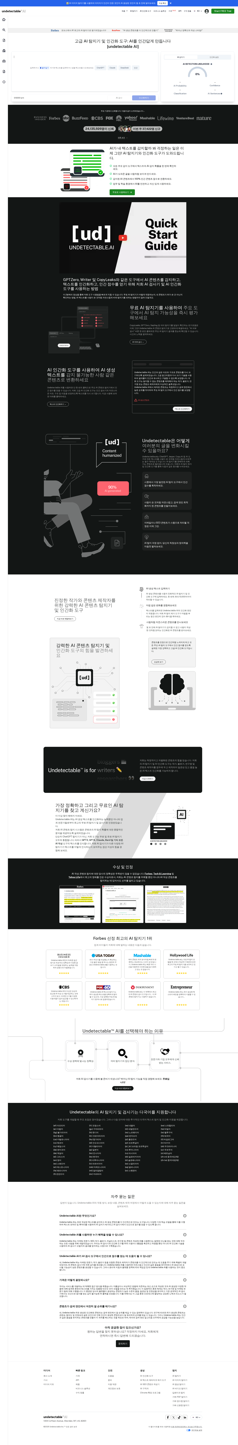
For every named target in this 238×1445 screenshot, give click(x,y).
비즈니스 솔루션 (160, 11)
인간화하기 (144, 98)
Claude (112, 68)
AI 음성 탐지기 (178, 1384)
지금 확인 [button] (162, 3)
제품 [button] (123, 11)
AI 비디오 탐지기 (179, 1388)
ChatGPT (100, 68)
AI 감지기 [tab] (181, 57)
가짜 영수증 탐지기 (180, 1401)
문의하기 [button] (122, 1343)
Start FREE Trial (222, 11)
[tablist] (197, 57)
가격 (172, 11)
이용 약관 (112, 1384)
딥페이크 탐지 (178, 1393)
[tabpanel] (197, 80)
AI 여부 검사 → (138, 342)
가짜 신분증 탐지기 (180, 1405)
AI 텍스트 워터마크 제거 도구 (153, 1380)
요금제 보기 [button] (158, 662)
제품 (78, 1384)
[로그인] (207, 11)
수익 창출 (187, 11)
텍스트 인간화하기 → (58, 404)
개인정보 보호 (114, 1388)
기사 (45, 1380)
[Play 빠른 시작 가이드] (122, 237)
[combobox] (198, 11)
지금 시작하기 (147, 779)
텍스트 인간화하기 (182, 409)
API (179, 11)
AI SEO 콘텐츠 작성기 (150, 1384)
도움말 (111, 1376)
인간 (135, 68)
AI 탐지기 (133, 11)
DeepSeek (124, 68)
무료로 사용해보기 (121, 192)
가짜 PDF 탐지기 (179, 1397)
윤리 (110, 1380)
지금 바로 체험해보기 (65, 619)
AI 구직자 (144, 1388)
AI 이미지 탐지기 (179, 1380)
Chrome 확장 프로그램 (150, 1393)
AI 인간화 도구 (145, 11)
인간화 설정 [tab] (214, 57)
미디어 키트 (49, 1384)
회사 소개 (48, 1376)
